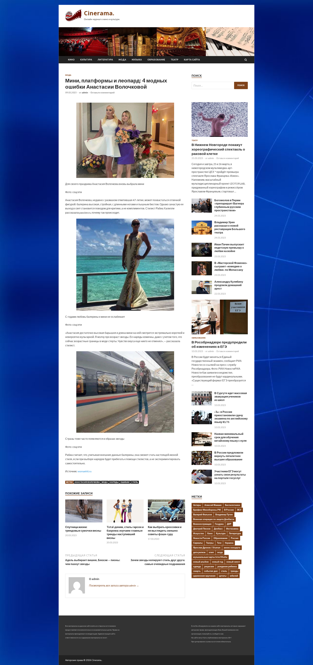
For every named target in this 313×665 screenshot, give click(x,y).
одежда (197, 566)
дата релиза (199, 552)
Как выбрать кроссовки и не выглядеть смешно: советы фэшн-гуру (164, 530)
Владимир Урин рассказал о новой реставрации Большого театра (229, 227)
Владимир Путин (224, 514)
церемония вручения (204, 575)
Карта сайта (192, 59)
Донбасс (218, 528)
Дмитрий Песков (201, 528)
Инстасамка (232, 528)
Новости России (201, 538)
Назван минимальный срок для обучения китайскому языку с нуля (230, 437)
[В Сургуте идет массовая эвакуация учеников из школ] (202, 404)
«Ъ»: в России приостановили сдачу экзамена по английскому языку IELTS (231, 416)
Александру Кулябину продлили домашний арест (228, 285)
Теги (219, 543)
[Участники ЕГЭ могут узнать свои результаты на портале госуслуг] (202, 482)
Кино (71, 59)
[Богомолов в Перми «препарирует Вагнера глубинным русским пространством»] (202, 211)
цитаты (222, 575)
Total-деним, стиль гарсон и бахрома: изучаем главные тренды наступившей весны (125, 532)
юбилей (234, 575)
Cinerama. (99, 13)
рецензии (209, 566)
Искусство (198, 533)
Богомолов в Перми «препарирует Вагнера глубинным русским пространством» (229, 205)
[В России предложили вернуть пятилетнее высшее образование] (202, 463)
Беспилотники (232, 505)
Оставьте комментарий (102, 92)
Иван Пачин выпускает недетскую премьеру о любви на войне (229, 248)
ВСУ (239, 509)
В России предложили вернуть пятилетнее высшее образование (228, 456)
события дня (211, 571)
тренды (234, 571)
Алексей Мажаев (213, 505)
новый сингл (233, 561)
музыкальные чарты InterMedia (210, 557)
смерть (197, 571)
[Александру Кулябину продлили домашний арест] (202, 293)
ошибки (124, 482)
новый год (217, 561)
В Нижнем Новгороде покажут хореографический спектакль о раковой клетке (218, 149)
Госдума (219, 524)
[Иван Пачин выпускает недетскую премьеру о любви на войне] (202, 255)
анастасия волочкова (87, 482)
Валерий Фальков (202, 514)
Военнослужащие (202, 524)
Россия (234, 538)
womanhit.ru (84, 471)
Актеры (197, 505)
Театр (174, 59)
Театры (210, 543)
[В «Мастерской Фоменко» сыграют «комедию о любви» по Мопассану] (202, 274)
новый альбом (201, 561)
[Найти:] (220, 85)
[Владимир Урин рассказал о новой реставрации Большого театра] (202, 233)
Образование (156, 59)
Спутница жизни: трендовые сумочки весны (83, 528)
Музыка (137, 59)
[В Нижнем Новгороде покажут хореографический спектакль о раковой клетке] (220, 137)
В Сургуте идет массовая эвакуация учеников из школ (230, 396)
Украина (229, 543)
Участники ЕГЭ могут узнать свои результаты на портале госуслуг (230, 475)
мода (105, 482)
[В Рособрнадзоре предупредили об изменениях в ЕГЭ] (220, 334)
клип (211, 552)
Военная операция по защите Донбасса (213, 519)
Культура (86, 59)
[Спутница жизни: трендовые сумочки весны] (83, 523)
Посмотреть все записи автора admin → (114, 585)
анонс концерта (232, 547)
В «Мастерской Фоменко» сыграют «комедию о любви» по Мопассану (230, 266)
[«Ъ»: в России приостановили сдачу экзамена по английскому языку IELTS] (202, 423)
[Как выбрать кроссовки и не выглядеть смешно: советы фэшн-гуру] (166, 523)
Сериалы (198, 543)
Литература (105, 59)
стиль (134, 482)
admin (85, 92)
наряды (114, 482)
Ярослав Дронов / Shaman (206, 547)
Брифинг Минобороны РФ (207, 509)
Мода (122, 59)
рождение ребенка (227, 566)
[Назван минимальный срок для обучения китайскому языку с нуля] (202, 445)
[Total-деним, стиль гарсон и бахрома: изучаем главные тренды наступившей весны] (125, 523)
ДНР (229, 524)
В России (229, 509)
